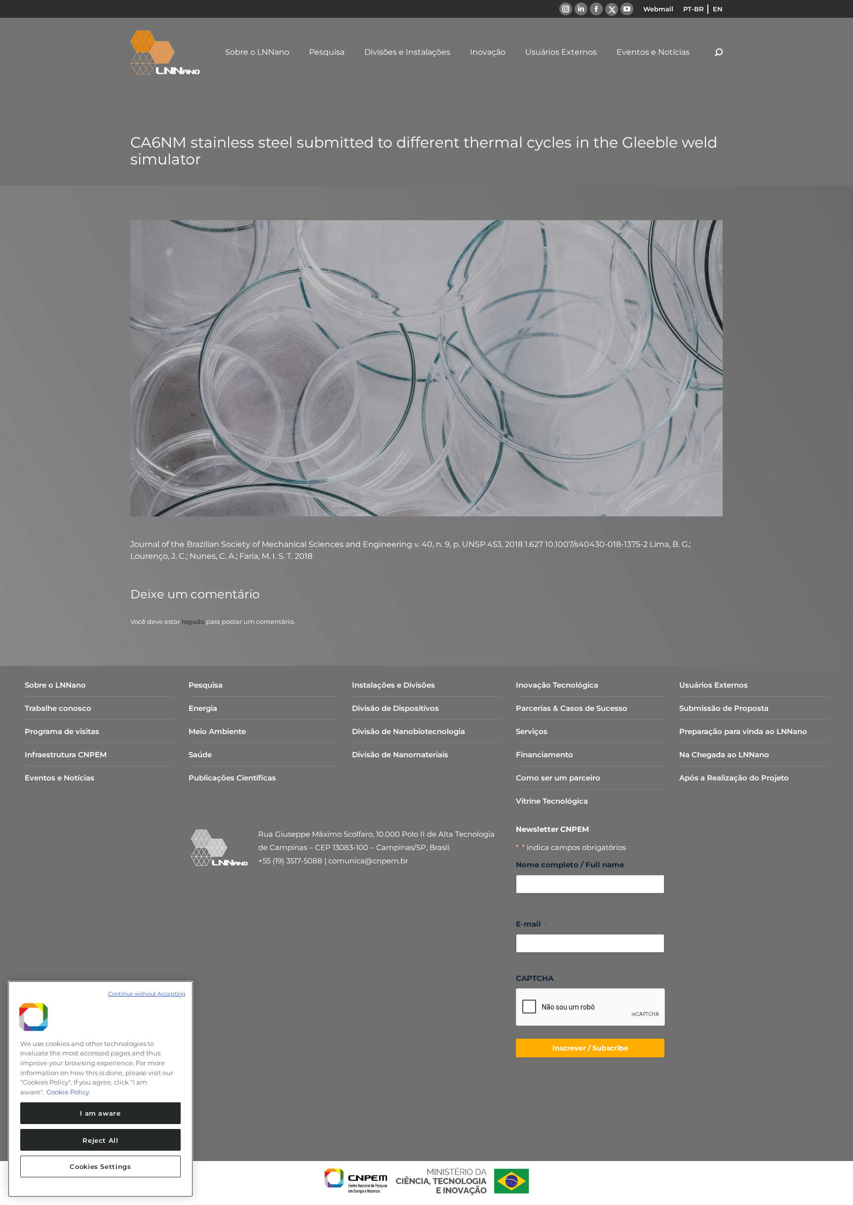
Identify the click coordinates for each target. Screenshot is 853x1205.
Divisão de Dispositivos (395, 708)
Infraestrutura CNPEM (66, 754)
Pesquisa (206, 685)
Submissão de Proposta (724, 708)
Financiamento (544, 754)
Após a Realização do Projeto (734, 777)
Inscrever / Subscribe (590, 1048)
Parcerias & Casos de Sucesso (571, 708)
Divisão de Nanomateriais (400, 754)
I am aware (100, 1113)
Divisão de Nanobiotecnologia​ (408, 731)
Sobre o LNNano (55, 685)
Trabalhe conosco (58, 708)
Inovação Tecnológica (557, 685)
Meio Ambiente (217, 731)
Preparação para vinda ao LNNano (743, 731)
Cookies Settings (100, 1166)
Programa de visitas (62, 731)
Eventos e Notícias (59, 777)
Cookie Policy (67, 1092)
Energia (203, 708)
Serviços (531, 731)
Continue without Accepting (147, 993)
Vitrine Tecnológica (552, 801)
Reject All (100, 1140)
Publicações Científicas (232, 777)
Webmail (658, 9)
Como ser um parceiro (558, 777)
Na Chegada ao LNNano (724, 754)
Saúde (200, 754)
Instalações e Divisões (393, 685)
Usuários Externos (713, 685)
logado (193, 621)
